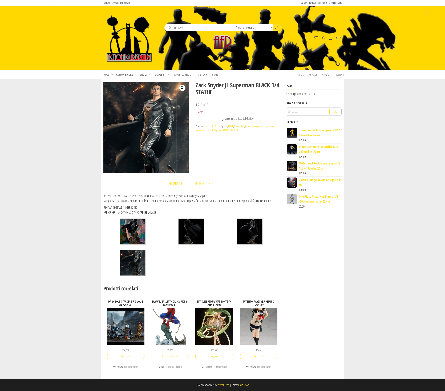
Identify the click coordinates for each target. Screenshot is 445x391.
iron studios (239, 126)
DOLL (106, 74)
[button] (182, 88)
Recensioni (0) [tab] (203, 183)
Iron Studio (209, 126)
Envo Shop (243, 385)
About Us (313, 74)
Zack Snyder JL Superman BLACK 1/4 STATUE (220, 130)
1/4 (225, 126)
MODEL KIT (161, 74)
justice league (253, 126)
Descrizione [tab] (175, 183)
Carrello (325, 74)
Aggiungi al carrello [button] (170, 356)
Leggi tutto (125, 356)
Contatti (300, 74)
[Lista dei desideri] (316, 38)
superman (270, 126)
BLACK (230, 126)
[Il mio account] (323, 38)
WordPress (223, 385)
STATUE (144, 74)
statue (262, 126)
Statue (217, 126)
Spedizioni (339, 74)
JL (246, 126)
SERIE (215, 74)
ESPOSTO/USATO (182, 74)
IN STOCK (202, 74)
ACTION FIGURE (124, 74)
